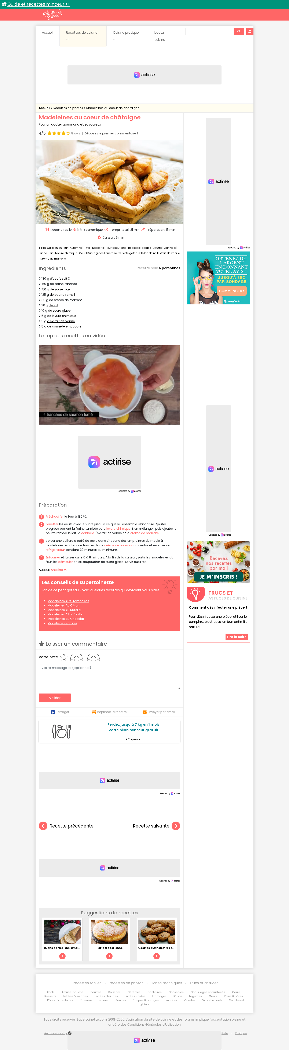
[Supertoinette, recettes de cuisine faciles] (52, 14)
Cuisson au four (57, 248)
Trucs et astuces (204, 983)
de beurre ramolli (63, 295)
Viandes (189, 1000)
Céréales (134, 992)
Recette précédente (72, 826)
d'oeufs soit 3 (60, 278)
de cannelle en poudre (64, 326)
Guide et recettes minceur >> (38, 4)
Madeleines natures (62, 623)
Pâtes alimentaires (60, 1000)
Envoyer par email (161, 712)
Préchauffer (55, 516)
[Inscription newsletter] (218, 562)
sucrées (171, 1000)
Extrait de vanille (169, 253)
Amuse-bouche (73, 992)
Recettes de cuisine (82, 32)
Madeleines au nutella (64, 610)
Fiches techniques (166, 983)
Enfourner (53, 557)
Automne (76, 248)
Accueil (47, 32)
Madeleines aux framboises (68, 601)
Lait (51, 253)
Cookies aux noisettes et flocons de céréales (170, 948)
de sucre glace (59, 310)
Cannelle (170, 248)
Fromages (159, 996)
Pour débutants (116, 248)
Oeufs (213, 996)
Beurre (157, 248)
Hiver (87, 248)
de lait (53, 305)
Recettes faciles (87, 983)
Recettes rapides (139, 248)
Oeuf (82, 253)
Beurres (96, 992)
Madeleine (149, 253)
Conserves (176, 992)
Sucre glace (95, 253)
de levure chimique (61, 316)
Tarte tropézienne (109, 948)
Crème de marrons (53, 258)
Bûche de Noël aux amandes (64, 948)
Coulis (236, 992)
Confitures (154, 992)
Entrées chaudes (106, 996)
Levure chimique (66, 253)
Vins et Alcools (212, 1000)
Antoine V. (59, 570)
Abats (51, 992)
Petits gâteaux (131, 253)
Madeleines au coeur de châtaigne (112, 108)
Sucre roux (113, 253)
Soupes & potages (146, 1000)
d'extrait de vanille (61, 321)
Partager (62, 712)
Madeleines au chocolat (66, 619)
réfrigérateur (55, 550)
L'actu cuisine (159, 36)
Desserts (98, 248)
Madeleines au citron (63, 605)
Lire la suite (236, 637)
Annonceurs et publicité (60, 1033)
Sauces (121, 1000)
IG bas (177, 996)
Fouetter (52, 524)
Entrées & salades (75, 996)
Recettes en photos (69, 108)
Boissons (114, 992)
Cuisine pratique (126, 32)
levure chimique (118, 528)
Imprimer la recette (112, 712)
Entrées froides (135, 996)
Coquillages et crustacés (208, 992)
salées (104, 1000)
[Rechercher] (239, 31)
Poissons (86, 1000)
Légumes (195, 996)
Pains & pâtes (233, 996)
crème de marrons (144, 533)
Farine (43, 253)
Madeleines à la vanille (65, 614)
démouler (65, 562)
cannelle (87, 533)
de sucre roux (60, 289)
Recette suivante (151, 826)
